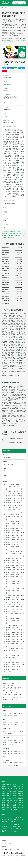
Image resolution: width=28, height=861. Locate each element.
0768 (8, 609)
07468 (4, 604)
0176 (4, 516)
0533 (8, 572)
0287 (13, 549)
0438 (4, 558)
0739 (13, 600)
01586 (4, 505)
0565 (22, 581)
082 (8, 618)
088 (18, 639)
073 (13, 597)
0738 (8, 600)
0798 (22, 616)
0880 (22, 639)
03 (17, 553)
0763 (12, 607)
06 (18, 595)
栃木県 (10, 724)
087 (22, 637)
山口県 (4, 754)
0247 (22, 533)
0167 (19, 512)
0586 (13, 590)
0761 (8, 607)
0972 (8, 660)
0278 (22, 544)
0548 (4, 577)
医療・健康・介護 (7, 688)
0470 (8, 563)
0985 (18, 664)
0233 (12, 528)
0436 (21, 556)
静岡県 (4, 740)
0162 (14, 505)
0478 (22, 563)
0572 (22, 583)
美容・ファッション (8, 690)
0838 (22, 623)
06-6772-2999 (18, 264)
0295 (22, 551)
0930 (8, 648)
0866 (4, 637)
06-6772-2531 (5, 259)
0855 (13, 632)
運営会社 (4, 841)
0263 (13, 540)
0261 (8, 540)
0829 (13, 620)
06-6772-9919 (18, 284)
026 (22, 537)
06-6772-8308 (5, 261)
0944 (4, 650)
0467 (22, 560)
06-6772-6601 (18, 296)
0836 (13, 623)
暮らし (19, 697)
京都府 (15, 742)
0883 (4, 641)
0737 (4, 600)
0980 (17, 662)
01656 (4, 512)
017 (4, 514)
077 (13, 609)
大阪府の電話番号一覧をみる (9, 425)
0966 (8, 657)
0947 (13, 650)
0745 (13, 602)
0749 (18, 604)
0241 (22, 530)
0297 (8, 553)
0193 (17, 521)
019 (4, 521)
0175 (22, 514)
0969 (22, 657)
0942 (17, 648)
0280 (12, 546)
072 (22, 595)
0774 (13, 611)
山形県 (10, 715)
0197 (8, 523)
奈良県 (4, 745)
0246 (18, 533)
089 (4, 644)
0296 (4, 553)
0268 (13, 542)
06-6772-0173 (18, 273)
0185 (13, 519)
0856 (18, 632)
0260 (4, 540)
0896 (4, 646)
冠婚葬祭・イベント (8, 699)
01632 (4, 507)
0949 (22, 650)
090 (12, 464)
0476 (17, 563)
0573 (4, 586)
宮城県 (21, 713)
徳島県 (10, 754)
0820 (12, 618)
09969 (4, 671)
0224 (8, 526)
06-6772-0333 (5, 273)
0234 (17, 528)
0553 (22, 577)
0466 (18, 560)
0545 (17, 574)
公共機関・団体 (17, 695)
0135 (18, 486)
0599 (14, 595)
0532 (4, 572)
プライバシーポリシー (7, 843)
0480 (12, 565)
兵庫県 (10, 742)
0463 (8, 560)
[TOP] (2, 7)
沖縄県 (22, 765)
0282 (17, 546)
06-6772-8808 (5, 264)
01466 (9, 498)
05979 (4, 595)
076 (4, 607)
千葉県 (22, 722)
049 (17, 565)
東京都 (4, 722)
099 (8, 667)
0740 (18, 600)
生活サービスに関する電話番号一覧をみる (13, 442)
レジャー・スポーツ (8, 692)
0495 (8, 567)
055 (8, 577)
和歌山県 (10, 745)
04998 (9, 570)
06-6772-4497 (18, 280)
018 (18, 516)
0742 (22, 600)
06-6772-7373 (5, 301)
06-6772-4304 (5, 252)
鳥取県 (4, 751)
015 (14, 498)
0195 (4, 523)
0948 (18, 650)
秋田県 (4, 715)
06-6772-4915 (5, 287)
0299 (13, 553)
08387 (4, 625)
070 (4, 464)
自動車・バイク (7, 695)
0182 (22, 516)
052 (14, 570)
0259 (18, 537)
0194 (22, 521)
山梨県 (4, 731)
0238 (8, 530)
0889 (22, 641)
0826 (4, 620)
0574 (8, 586)
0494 (4, 567)
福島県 (15, 715)
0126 (22, 484)
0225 (13, 526)
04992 (13, 567)
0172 (8, 514)
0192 (12, 521)
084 (20, 625)
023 (8, 528)
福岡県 (4, 763)
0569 (18, 583)
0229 (4, 528)
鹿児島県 (16, 765)
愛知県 (10, 740)
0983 (8, 664)
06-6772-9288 (18, 289)
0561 (4, 581)
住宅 (13, 683)
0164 (20, 507)
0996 (18, 669)
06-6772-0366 (18, 287)
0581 (22, 588)
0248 (4, 535)
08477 (18, 627)
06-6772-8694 (5, 247)
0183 (4, 519)
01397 (4, 493)
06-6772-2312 (18, 291)
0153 (22, 498)
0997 (9, 671)
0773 (8, 611)
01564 (9, 503)
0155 (14, 500)
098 (13, 662)
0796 (13, 616)
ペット (13, 697)
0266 (4, 542)
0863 (17, 634)
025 (8, 535)
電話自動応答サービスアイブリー (10, 849)
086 (13, 634)
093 (4, 648)
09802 (22, 662)
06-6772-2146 (18, 259)
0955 (22, 653)
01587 (9, 505)
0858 (4, 634)
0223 (4, 526)
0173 (12, 514)
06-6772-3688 (18, 247)
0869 (18, 637)
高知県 (4, 756)
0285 (8, 549)
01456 (13, 496)
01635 (15, 507)
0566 (4, 583)
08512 (9, 630)
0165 (9, 510)
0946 (8, 650)
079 (12, 613)
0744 (8, 602)
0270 (4, 544)
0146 (4, 498)
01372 (13, 489)
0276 (13, 544)
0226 (18, 526)
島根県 (10, 751)
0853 (4, 632)
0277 (18, 544)
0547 (22, 574)
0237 (4, 530)
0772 (4, 611)
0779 (4, 613)
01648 (4, 510)
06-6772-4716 (5, 257)
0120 (4, 457)
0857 (22, 632)
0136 (4, 489)
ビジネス (18, 683)
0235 (22, 528)
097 (4, 660)
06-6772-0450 (5, 254)
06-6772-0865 (18, 278)
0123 (8, 484)
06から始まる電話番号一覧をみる (10, 375)
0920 (22, 646)
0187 (22, 519)
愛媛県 (21, 754)
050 (4, 471)
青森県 (10, 713)
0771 (22, 609)
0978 (4, 662)
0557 (18, 579)
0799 (4, 618)
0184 (8, 519)
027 (22, 542)
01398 (9, 493)
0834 (4, 623)
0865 (22, 634)
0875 (4, 639)
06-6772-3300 (18, 261)
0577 (9, 588)
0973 (12, 660)
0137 (8, 489)
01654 (14, 510)
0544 (12, 574)
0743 (4, 602)
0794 (4, 616)
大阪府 (4, 742)
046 (21, 558)
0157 (14, 503)
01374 (19, 489)
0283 (22, 546)
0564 (18, 581)
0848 (4, 630)
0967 (13, 657)
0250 (12, 535)
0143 (19, 493)
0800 (8, 457)
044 (13, 558)
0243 (8, 533)
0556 (13, 579)
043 (17, 556)
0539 (4, 574)
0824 (22, 618)
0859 (8, 634)
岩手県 (15, 713)
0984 (13, 664)
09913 (18, 667)
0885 (13, 641)
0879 (13, 639)
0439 (8, 558)
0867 (8, 637)
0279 (4, 546)
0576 (18, 586)
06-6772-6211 (18, 254)
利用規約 (4, 846)
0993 (4, 669)
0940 (12, 648)
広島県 (21, 751)
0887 (18, 641)
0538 (22, 572)
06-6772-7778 (5, 291)
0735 (17, 597)
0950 (8, 653)
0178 (8, 516)
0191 (8, 521)
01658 (9, 512)
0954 (17, 653)
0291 (8, 551)
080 (8, 464)
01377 (4, 491)
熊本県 (21, 763)
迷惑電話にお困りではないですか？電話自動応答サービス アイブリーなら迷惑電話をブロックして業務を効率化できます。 (14, 235)
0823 (17, 618)
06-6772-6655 (5, 298)
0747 (9, 604)
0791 (21, 613)
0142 (14, 493)
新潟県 (15, 731)
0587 (18, 590)
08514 (14, 630)
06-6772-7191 (5, 271)
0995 (13, 669)
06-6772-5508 (7, 84)
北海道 (4, 713)
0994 (8, 669)
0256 (4, 537)
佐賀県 (10, 763)
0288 (18, 549)
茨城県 (4, 724)
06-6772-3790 (18, 257)
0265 (22, 540)
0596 (13, 593)
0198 (13, 523)
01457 (19, 496)
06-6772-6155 (18, 268)
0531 (22, 570)
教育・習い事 (17, 688)
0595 (8, 593)
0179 (13, 516)
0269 (18, 542)
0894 (17, 644)
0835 (8, 623)
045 (17, 558)
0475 (12, 563)
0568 (13, 583)
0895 (22, 644)
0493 (21, 565)
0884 (8, 641)
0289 (22, 549)
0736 (22, 597)
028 (8, 546)
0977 (22, 660)
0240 (17, 530)
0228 (22, 526)
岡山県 (15, 751)
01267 (4, 486)
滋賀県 (21, 742)
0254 (17, 535)
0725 (8, 597)
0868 (13, 637)
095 (4, 653)
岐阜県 (15, 740)
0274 (8, 544)
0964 (22, 655)
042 (4, 556)
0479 (4, 565)
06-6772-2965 (5, 289)
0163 (19, 505)
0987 (4, 667)
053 (18, 570)
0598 (9, 595)
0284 (4, 549)
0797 (18, 616)
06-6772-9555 (5, 278)
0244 (13, 533)
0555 (8, 579)
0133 (9, 486)
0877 (8, 639)
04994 (19, 567)
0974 (17, 660)
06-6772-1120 (18, 301)
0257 (8, 537)
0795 (8, 616)
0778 (22, 611)
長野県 (10, 731)
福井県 (10, 733)
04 (20, 553)
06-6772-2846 (5, 303)
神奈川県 (10, 722)
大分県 (4, 765)
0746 (18, 602)
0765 (17, 607)
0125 (17, 484)
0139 (14, 491)
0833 (22, 620)
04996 (4, 570)
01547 (9, 500)
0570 (4, 477)
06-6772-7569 (18, 298)
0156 (4, 503)
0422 (8, 556)
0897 (8, 646)
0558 (22, 579)
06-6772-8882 (5, 282)
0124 (12, 484)
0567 (8, 583)
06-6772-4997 (5, 250)
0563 (13, 581)
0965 (4, 657)
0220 (22, 523)
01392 (19, 491)
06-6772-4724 (5, 275)
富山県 (21, 731)
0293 (12, 551)
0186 (18, 519)
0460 (4, 560)
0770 (17, 609)
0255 (22, 535)
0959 (13, 655)
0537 (18, 572)
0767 (4, 609)
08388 (9, 625)
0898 (13, 646)
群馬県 (15, 724)
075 (23, 604)
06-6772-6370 (18, 266)
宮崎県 (10, 765)
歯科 (16, 699)
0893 (12, 644)
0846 (8, 627)
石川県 (4, 733)
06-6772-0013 (5, 284)
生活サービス (6, 116)
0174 (17, 514)
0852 (19, 630)
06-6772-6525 (18, 294)
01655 (19, 510)
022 (18, 523)
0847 (13, 627)
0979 (8, 662)
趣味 (12, 685)
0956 (4, 655)
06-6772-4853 (5, 280)
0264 (18, 540)
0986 (22, 664)
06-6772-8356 (18, 282)
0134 (14, 486)
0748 (14, 604)
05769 (4, 588)
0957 (8, 655)
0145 (8, 496)
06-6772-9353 (18, 275)
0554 (4, 579)
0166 (14, 512)
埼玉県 (16, 722)
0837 (18, 623)
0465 (13, 560)
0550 (12, 577)
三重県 (21, 740)
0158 (18, 503)
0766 (22, 607)
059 (22, 590)
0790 (16, 613)
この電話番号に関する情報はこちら (11, 231)
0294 (17, 551)
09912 (13, 667)
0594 (4, 593)
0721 (4, 597)
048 (8, 565)
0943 (22, 648)
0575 (13, 586)
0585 (8, 590)
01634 (9, 507)
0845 (4, 627)
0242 (4, 533)
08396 (15, 625)
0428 (12, 556)
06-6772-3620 (18, 252)
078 (8, 613)
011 (4, 484)
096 (18, 655)
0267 (8, 542)
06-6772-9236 (5, 296)
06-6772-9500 (18, 250)
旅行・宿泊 (6, 685)
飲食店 (17, 692)
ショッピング (6, 697)
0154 (4, 500)
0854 (8, 632)
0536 (13, 572)
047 (4, 563)
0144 (4, 496)
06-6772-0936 (5, 268)
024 (13, 530)
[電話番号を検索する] (14, 2)
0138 (9, 491)
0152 (18, 498)
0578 (14, 588)
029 (4, 551)
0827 (8, 620)
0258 (13, 537)
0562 (8, 581)
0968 (18, 657)
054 (8, 574)
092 (18, 646)
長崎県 (15, 763)
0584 (4, 590)
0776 (18, 611)
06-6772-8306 (5, 266)
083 (18, 620)
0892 (8, 644)
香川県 (15, 754)
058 (18, 588)
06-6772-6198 (18, 271)
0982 (4, 664)
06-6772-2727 (5, 294)
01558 (19, 500)
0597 (18, 593)
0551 (17, 577)
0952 (12, 653)
